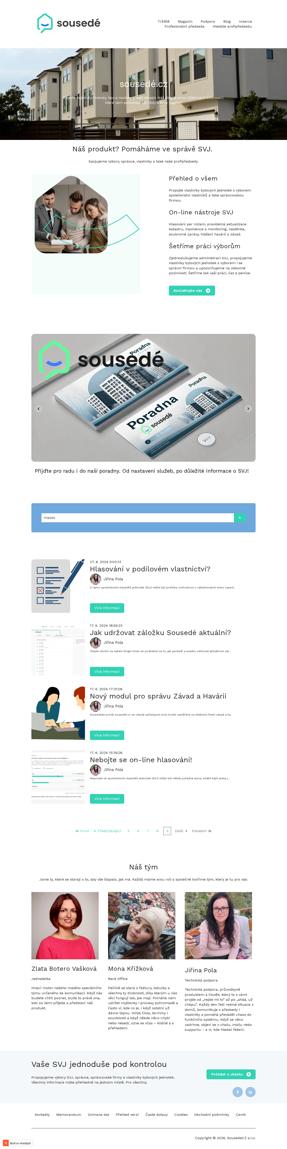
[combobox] (137, 517)
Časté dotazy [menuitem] (157, 1114)
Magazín (185, 21)
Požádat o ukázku (227, 1074)
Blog (227, 21)
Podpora (208, 21)
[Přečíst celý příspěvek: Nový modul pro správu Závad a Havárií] (58, 713)
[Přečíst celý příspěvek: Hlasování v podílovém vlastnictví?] (58, 586)
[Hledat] (240, 517)
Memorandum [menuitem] (68, 1114)
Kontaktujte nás (188, 290)
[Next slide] (248, 408)
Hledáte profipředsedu (232, 26)
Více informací (107, 608)
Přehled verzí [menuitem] (127, 1114)
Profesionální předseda (184, 26)
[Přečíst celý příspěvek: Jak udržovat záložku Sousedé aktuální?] (58, 650)
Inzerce (245, 21)
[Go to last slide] (38, 408)
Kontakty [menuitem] (42, 1114)
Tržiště (164, 21)
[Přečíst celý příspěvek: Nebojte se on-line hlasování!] (58, 777)
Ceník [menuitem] (241, 1114)
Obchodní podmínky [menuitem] (211, 1114)
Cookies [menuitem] (181, 1114)
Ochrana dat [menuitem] (98, 1114)
